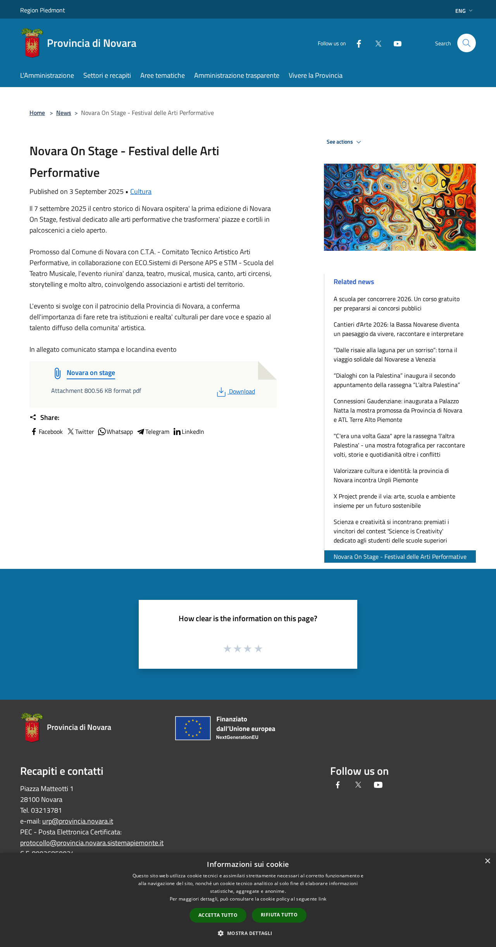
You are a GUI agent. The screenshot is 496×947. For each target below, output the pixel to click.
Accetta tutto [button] (218, 915)
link (322, 899)
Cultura (141, 191)
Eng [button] (460, 11)
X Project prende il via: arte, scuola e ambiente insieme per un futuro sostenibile (394, 500)
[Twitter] (375, 43)
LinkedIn (193, 431)
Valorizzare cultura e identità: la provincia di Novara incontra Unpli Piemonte (391, 475)
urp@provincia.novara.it (77, 821)
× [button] (487, 861)
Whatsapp (120, 431)
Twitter (84, 431)
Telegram (157, 431)
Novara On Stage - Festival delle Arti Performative (400, 556)
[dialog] (248, 900)
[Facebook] (355, 43)
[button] (248, 933)
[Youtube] (394, 43)
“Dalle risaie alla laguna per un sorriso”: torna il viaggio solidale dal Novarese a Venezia (395, 354)
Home (37, 112)
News (63, 112)
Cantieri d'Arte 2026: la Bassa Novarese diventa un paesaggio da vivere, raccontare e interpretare (398, 329)
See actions (340, 141)
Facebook (51, 431)
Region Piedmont (42, 10)
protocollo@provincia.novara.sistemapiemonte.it (92, 842)
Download (242, 391)
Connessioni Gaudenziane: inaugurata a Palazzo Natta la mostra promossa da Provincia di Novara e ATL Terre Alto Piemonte (398, 410)
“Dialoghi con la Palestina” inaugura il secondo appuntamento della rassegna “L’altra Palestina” (397, 380)
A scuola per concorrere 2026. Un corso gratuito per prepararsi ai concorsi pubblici (397, 303)
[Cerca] (466, 43)
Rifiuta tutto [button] (279, 914)
